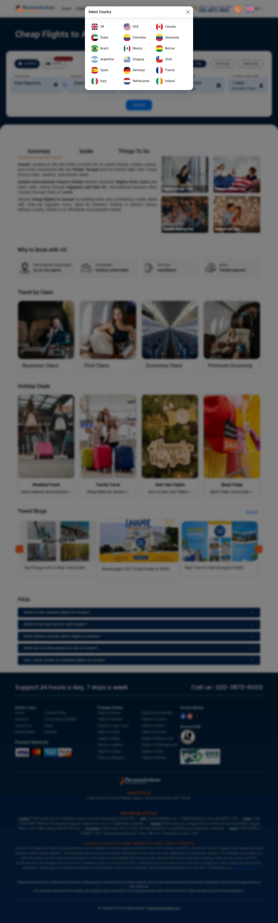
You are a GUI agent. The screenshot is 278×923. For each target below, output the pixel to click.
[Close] (187, 11)
